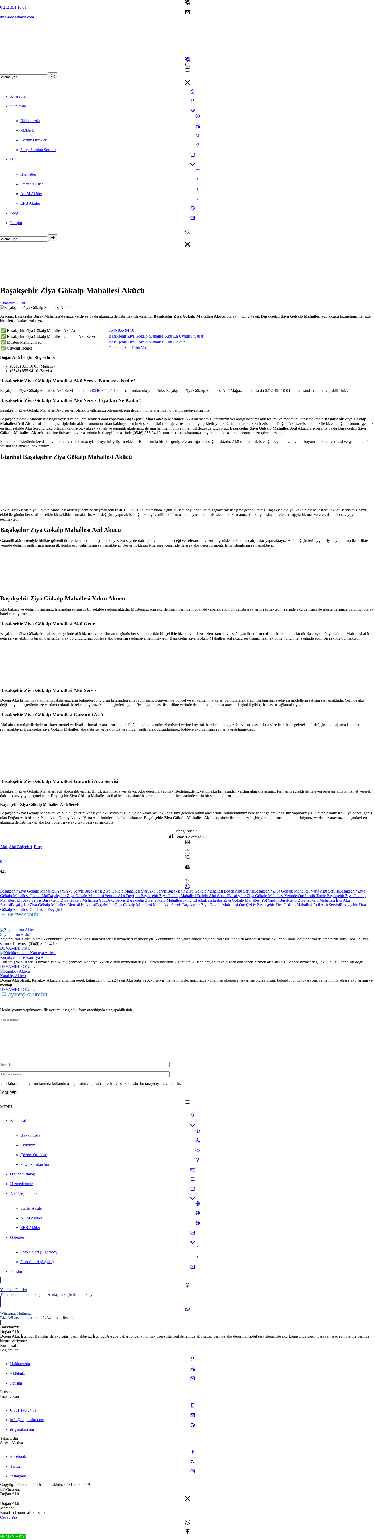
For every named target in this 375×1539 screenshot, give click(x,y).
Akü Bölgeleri (20, 847)
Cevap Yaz (8, 1517)
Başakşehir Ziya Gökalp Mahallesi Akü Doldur (147, 342)
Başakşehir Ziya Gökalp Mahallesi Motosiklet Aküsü (53, 905)
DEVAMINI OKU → (18, 948)
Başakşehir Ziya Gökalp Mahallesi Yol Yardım (242, 900)
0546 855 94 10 (121, 330)
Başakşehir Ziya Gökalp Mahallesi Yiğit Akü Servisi (84, 900)
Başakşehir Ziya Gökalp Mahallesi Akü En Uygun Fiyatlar (156, 336)
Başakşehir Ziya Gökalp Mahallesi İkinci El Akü (166, 900)
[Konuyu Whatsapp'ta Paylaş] (187, 886)
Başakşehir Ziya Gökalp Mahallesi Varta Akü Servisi (296, 891)
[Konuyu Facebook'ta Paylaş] (187, 876)
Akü (22, 303)
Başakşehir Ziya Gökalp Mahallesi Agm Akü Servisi (42, 891)
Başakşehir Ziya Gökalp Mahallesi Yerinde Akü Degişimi (94, 896)
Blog (38, 847)
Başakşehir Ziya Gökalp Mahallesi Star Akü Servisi (125, 891)
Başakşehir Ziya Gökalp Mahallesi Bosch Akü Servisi (210, 891)
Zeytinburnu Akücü (16, 934)
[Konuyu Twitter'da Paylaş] (187, 881)
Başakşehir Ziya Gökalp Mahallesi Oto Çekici (219, 905)
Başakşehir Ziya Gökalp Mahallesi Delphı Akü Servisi (184, 896)
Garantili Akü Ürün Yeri (128, 348)
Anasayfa (7, 303)
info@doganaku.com (17, 17)
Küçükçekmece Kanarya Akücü (26, 957)
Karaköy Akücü (13, 976)
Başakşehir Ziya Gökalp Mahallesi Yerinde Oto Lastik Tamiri (277, 896)
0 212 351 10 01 (13, 7)
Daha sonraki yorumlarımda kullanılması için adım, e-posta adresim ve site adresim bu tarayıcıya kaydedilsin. (93, 1083)
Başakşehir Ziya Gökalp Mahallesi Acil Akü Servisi (298, 905)
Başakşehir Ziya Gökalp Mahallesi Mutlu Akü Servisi (139, 905)
